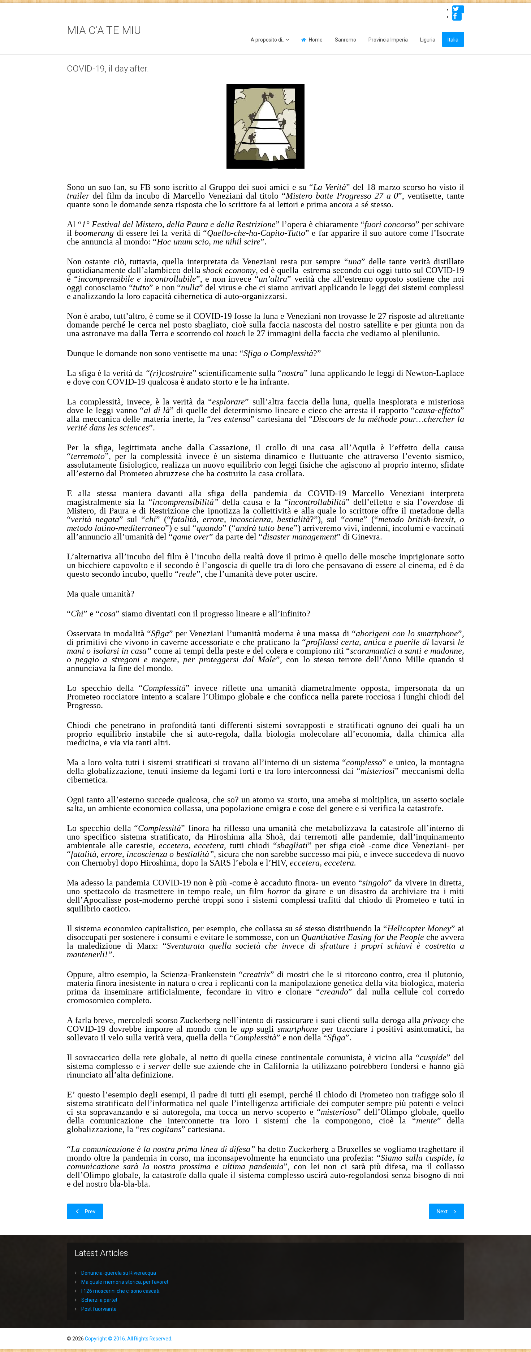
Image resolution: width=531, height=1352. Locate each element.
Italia (453, 40)
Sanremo (345, 40)
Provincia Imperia (388, 40)
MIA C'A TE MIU (104, 30)
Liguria (427, 40)
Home (316, 40)
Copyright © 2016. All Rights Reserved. (128, 1339)
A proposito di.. (267, 40)
